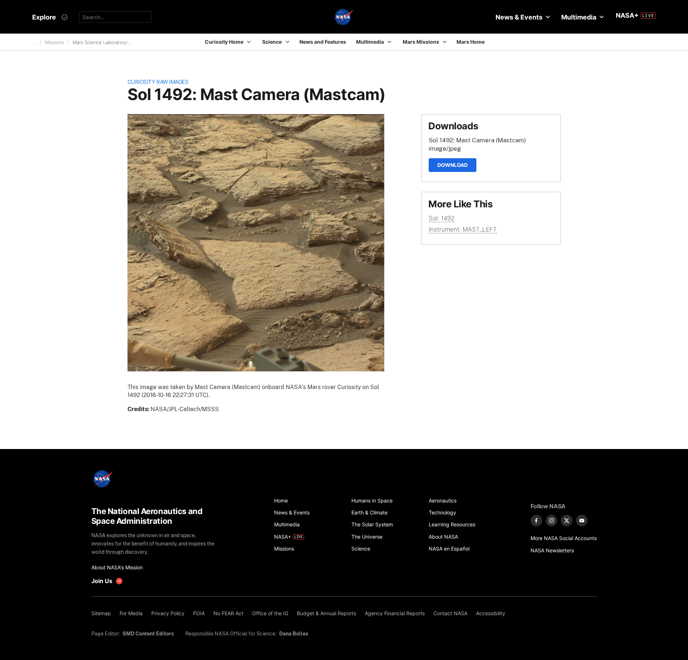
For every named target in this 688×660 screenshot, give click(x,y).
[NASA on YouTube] (582, 520)
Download (452, 165)
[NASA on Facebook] (536, 520)
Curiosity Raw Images (158, 81)
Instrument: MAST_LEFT (463, 229)
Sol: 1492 (441, 218)
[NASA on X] (566, 520)
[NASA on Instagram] (551, 520)
